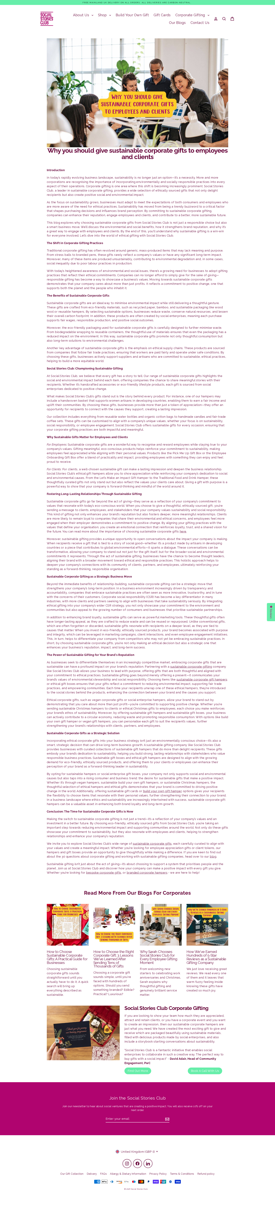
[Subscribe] (166, 1118)
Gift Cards (162, 15)
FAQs (103, 1173)
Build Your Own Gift (132, 15)
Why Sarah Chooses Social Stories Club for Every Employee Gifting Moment (158, 957)
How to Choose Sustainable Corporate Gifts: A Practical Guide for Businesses (67, 957)
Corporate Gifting (190, 15)
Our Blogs (177, 23)
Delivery (92, 1173)
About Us (81, 15)
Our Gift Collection (72, 1173)
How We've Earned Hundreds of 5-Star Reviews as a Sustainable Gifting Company (206, 957)
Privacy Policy (158, 1173)
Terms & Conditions (182, 1173)
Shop (103, 15)
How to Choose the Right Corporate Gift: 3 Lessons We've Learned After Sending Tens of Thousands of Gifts (113, 959)
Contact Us (199, 23)
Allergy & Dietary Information (128, 1173)
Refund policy (206, 1173)
